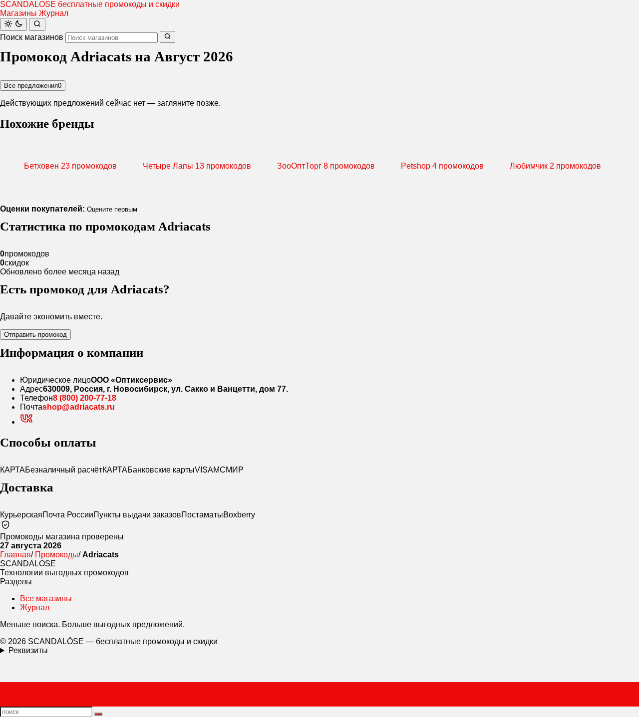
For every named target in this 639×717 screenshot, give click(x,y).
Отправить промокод (35, 334)
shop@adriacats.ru (78, 407)
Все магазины (46, 598)
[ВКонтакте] (26, 422)
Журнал (53, 13)
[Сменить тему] (13, 24)
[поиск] (98, 714)
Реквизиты (28, 650)
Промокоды (56, 554)
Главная (15, 554)
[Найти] (37, 24)
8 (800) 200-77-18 (84, 398)
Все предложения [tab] (32, 85)
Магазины (18, 13)
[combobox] (111, 37)
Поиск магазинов (31, 37)
